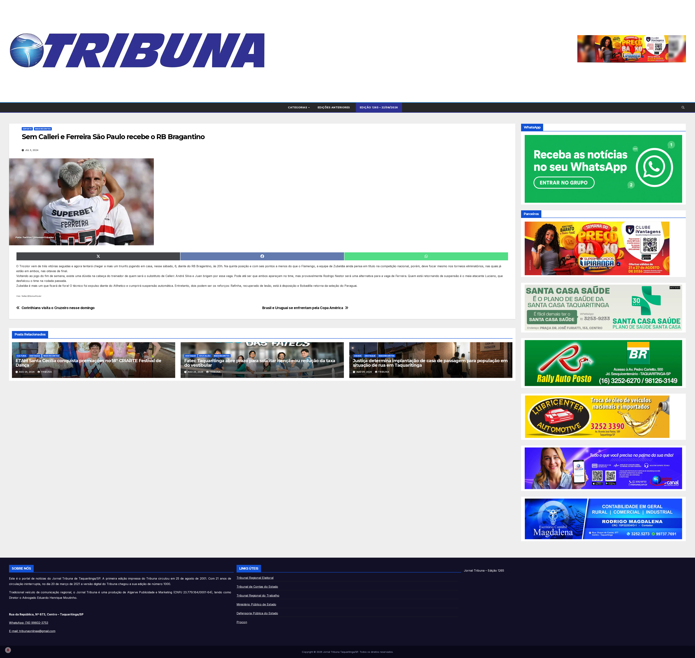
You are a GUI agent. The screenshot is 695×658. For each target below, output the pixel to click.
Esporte (27, 129)
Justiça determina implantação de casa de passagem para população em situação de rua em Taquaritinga (430, 363)
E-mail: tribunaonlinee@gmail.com (32, 631)
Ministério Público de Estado (256, 604)
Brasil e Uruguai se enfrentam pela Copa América (302, 308)
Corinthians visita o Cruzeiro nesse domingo (58, 308)
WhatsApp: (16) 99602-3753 (28, 622)
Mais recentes (43, 129)
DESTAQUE (35, 356)
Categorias (298, 107)
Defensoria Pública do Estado (257, 613)
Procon (242, 622)
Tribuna (46, 371)
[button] (631, 48)
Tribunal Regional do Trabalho (258, 595)
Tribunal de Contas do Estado (257, 586)
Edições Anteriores (334, 107)
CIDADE (357, 356)
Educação (204, 356)
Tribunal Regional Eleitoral (255, 578)
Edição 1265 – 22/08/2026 (379, 107)
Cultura (21, 356)
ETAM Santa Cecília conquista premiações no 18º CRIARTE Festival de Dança (88, 363)
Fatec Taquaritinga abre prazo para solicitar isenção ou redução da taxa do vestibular (259, 363)
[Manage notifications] (8, 650)
